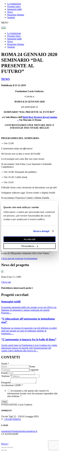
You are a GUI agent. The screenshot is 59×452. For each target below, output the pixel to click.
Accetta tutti (29, 239)
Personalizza (27, 246)
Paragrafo (5, 382)
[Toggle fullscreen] (8, 447)
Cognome (34, 369)
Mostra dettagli (41, 231)
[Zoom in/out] (11, 447)
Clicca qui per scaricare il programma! (19, 258)
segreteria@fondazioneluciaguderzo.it (19, 431)
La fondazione (14, 3)
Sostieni (11, 17)
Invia (4, 402)
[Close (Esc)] (2, 447)
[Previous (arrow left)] (2, 450)
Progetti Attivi (14, 6)
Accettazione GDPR (12, 385)
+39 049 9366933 (12, 419)
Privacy (4, 444)
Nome (5, 363)
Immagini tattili (14, 9)
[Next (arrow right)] (5, 450)
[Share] (5, 447)
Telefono (6, 376)
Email (4, 373)
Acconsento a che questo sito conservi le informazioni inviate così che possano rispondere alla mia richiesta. (32, 393)
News (10, 12)
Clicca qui (6, 282)
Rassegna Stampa (15, 14)
